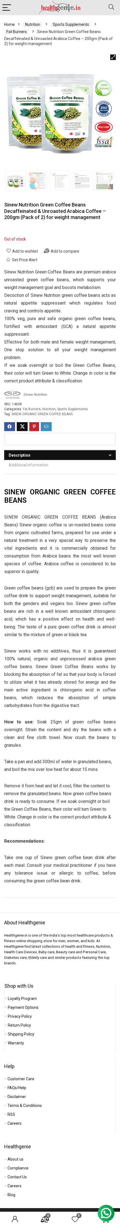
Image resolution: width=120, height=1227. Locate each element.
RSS (11, 1114)
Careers (14, 1123)
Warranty (16, 1043)
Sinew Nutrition (35, 394)
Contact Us (17, 1177)
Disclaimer (17, 1096)
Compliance (18, 1168)
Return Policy (19, 1025)
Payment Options (23, 1007)
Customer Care (21, 1079)
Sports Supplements (71, 24)
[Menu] (6, 7)
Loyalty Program (22, 998)
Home (9, 24)
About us (15, 1159)
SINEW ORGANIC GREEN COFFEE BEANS (42, 414)
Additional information (28, 465)
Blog (11, 1195)
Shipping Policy (21, 1034)
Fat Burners (16, 31)
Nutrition (32, 24)
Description (19, 455)
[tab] (60, 455)
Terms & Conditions (25, 1105)
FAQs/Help (17, 1088)
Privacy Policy (20, 1016)
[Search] (111, 7)
